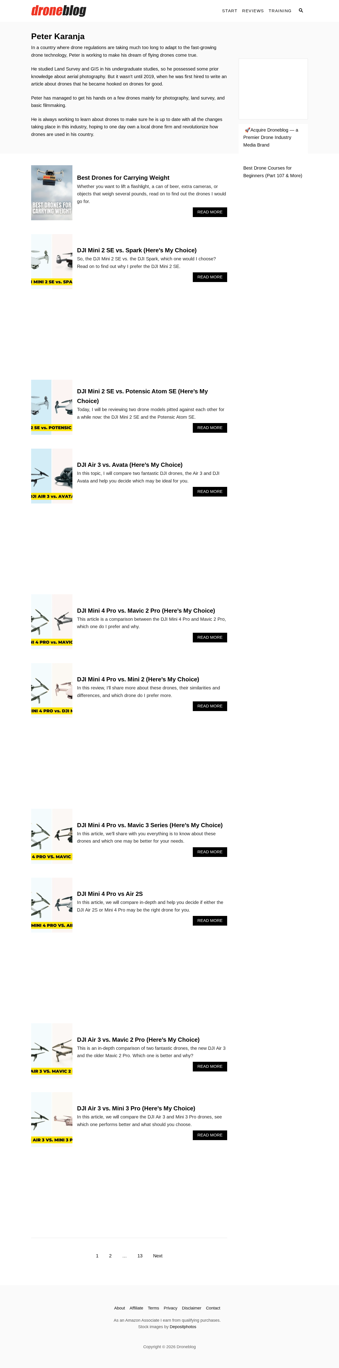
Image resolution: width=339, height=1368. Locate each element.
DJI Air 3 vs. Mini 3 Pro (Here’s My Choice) (136, 1108)
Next (158, 1255)
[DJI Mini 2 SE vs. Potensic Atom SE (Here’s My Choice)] (51, 409)
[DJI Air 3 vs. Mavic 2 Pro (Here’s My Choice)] (51, 1053)
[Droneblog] (72, 11)
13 (140, 1255)
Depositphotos (183, 1326)
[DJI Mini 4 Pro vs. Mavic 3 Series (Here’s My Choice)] (51, 838)
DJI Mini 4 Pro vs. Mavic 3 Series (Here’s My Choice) (150, 825)
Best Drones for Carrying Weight (123, 177)
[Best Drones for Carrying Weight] (51, 195)
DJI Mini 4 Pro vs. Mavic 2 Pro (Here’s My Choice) (146, 610)
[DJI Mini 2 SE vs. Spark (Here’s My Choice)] (51, 264)
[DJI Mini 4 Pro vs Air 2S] (51, 907)
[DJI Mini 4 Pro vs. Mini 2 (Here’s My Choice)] (51, 693)
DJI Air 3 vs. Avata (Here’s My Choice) (130, 464)
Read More (212, 213)
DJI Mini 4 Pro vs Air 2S (110, 893)
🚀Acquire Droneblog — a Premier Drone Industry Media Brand (270, 137)
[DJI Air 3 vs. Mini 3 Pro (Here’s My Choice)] (51, 1122)
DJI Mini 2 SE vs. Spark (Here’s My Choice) (137, 250)
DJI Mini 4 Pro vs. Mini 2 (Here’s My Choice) (138, 679)
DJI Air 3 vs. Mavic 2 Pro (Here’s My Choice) (138, 1039)
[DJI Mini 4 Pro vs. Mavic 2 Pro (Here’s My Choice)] (51, 624)
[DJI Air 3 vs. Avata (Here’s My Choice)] (51, 478)
